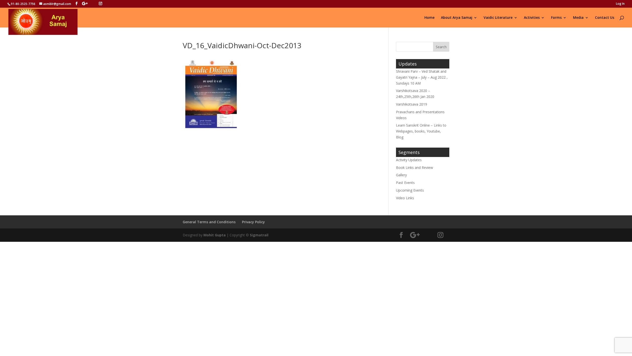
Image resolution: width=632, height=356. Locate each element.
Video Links (405, 198)
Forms (556, 18)
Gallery (401, 175)
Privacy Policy (253, 222)
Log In (620, 4)
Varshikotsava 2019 (411, 104)
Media (578, 18)
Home (429, 18)
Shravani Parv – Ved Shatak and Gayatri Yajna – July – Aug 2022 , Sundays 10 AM (422, 77)
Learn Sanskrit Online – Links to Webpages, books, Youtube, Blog (421, 131)
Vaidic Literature (498, 18)
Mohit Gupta (214, 235)
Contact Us (604, 18)
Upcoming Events (410, 190)
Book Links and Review (414, 167)
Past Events (405, 182)
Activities (532, 18)
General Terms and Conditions (209, 222)
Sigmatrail (259, 235)
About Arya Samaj (456, 18)
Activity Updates (409, 159)
